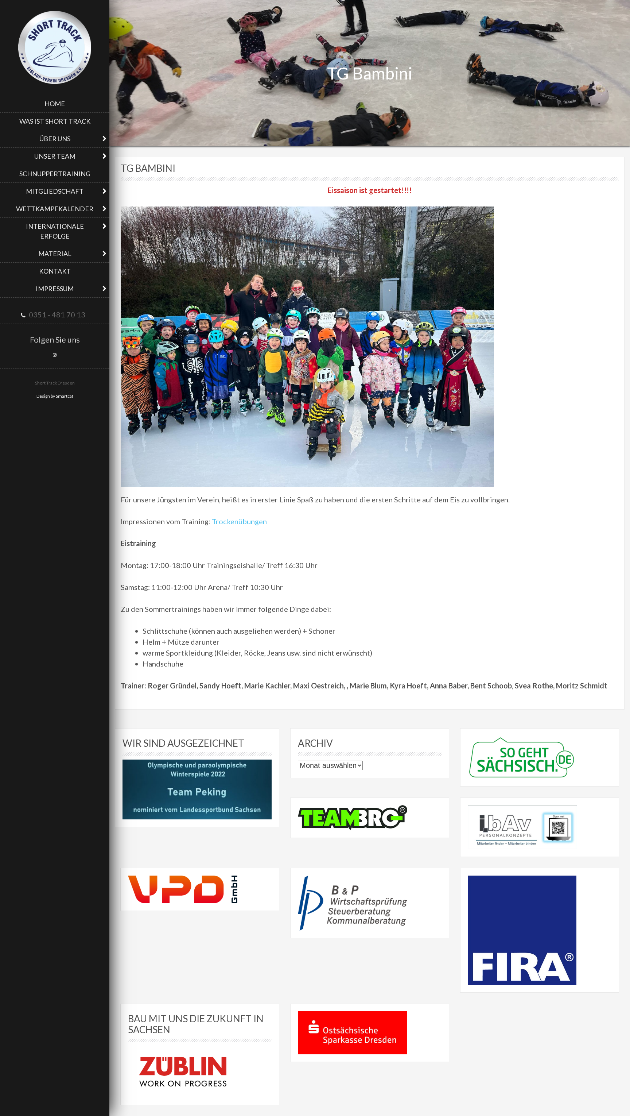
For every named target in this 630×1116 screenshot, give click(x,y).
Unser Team (54, 156)
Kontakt (55, 271)
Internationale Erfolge (55, 231)
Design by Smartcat (54, 396)
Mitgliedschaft (54, 191)
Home (54, 104)
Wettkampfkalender (54, 209)
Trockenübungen (239, 521)
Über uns (54, 139)
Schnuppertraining (54, 174)
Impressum (55, 289)
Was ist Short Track (54, 121)
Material (54, 254)
